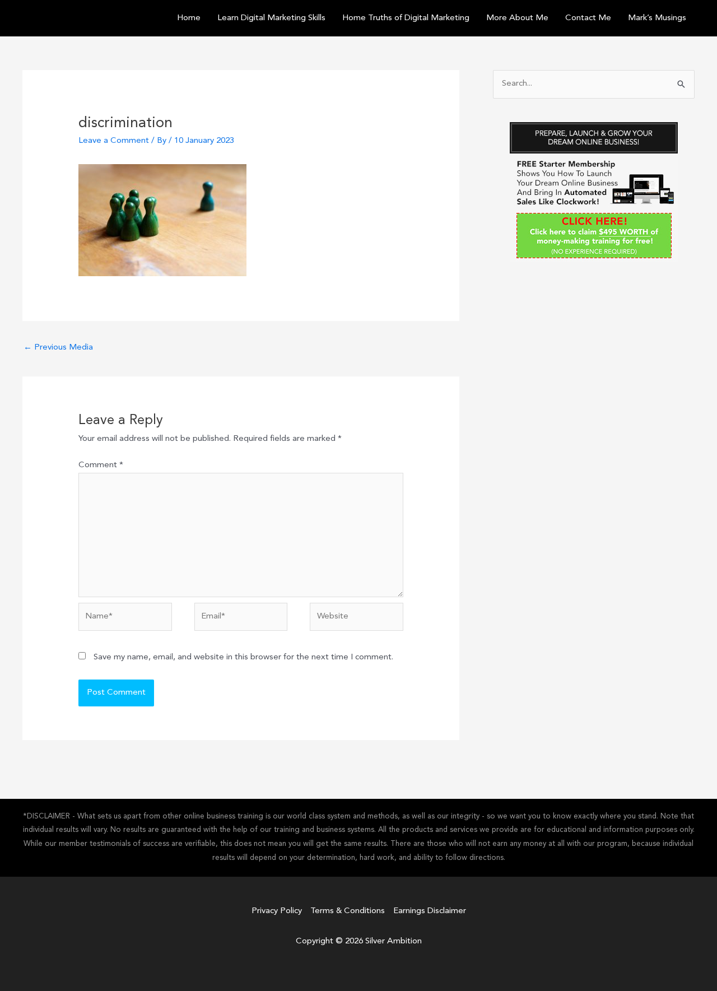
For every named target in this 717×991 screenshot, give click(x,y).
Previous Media (58, 347)
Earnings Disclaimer (429, 911)
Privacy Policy (277, 911)
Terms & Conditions (347, 911)
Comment (100, 465)
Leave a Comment (113, 141)
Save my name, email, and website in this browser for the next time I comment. (243, 657)
